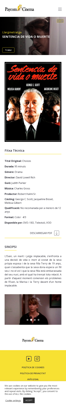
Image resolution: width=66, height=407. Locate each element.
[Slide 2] (35, 319)
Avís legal (33, 379)
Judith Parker (15, 183)
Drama (13, 172)
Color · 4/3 (15, 217)
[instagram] (37, 358)
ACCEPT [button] (28, 400)
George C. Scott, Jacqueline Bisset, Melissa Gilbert (29, 200)
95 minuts (15, 166)
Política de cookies (33, 367)
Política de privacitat (33, 373)
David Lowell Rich (20, 177)
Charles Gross (17, 188)
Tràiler (8, 50)
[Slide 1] (31, 319)
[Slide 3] (38, 319)
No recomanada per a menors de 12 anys (33, 209)
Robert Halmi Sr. (20, 194)
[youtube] (28, 358)
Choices (18, 161)
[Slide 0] (27, 319)
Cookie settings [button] (13, 400)
